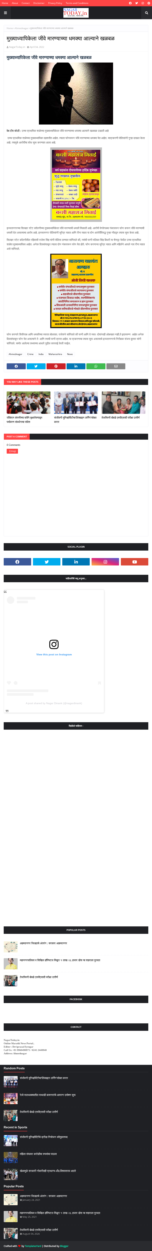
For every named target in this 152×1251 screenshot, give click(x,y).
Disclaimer (38, 3)
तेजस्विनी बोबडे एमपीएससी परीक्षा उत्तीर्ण (121, 417)
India (41, 354)
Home (5, 3)
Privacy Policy (55, 3)
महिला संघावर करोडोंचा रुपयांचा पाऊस (38, 1154)
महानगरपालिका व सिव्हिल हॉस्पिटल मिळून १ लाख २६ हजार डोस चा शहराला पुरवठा (60, 960)
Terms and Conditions (77, 3)
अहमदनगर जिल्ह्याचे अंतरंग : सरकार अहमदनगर (43, 943)
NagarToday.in (17, 47)
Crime (30, 354)
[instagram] (143, 3)
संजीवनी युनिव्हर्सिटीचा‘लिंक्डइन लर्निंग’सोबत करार (75, 419)
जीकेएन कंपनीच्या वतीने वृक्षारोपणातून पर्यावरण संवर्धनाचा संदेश (24, 419)
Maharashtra (55, 354)
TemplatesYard (33, 1246)
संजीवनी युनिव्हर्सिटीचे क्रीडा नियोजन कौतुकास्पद (44, 1137)
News (70, 354)
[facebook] (130, 3)
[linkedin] (76, 561)
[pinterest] (148, 3)
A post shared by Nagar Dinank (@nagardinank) (54, 703)
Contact (26, 3)
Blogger (64, 1246)
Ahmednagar (21, 28)
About (15, 3)
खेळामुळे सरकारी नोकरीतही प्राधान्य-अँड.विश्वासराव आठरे (48, 1170)
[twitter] (136, 3)
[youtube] (134, 561)
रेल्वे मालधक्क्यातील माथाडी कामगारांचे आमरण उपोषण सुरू (48, 1095)
